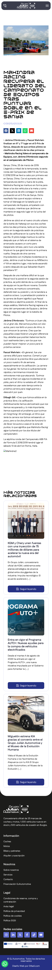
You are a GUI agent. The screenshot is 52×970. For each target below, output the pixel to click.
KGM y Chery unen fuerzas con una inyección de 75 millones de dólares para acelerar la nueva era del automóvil (24, 549)
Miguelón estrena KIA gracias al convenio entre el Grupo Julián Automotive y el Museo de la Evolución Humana (25, 743)
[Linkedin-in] (13, 935)
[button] (5, 130)
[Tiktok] (34, 935)
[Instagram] (6, 935)
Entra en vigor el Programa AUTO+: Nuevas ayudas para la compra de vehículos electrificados (26, 645)
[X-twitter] (20, 935)
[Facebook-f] (27, 935)
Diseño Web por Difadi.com (26, 966)
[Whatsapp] (4, 963)
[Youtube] (41, 935)
